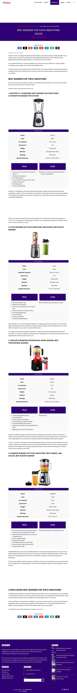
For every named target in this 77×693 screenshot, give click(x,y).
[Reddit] (41, 48)
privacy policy (27, 662)
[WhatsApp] (52, 48)
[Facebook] (19, 48)
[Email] (57, 48)
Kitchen (44, 37)
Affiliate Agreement (8, 676)
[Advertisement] (36, 13)
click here (40, 609)
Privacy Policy (6, 670)
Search (25, 677)
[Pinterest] (30, 48)
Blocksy (25, 691)
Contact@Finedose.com (33, 670)
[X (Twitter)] (25, 48)
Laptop (62, 2)
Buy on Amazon (38, 130)
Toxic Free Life (38, 2)
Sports (46, 2)
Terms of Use (6, 674)
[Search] (42, 680)
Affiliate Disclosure (7, 678)
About (68, 2)
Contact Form (30, 674)
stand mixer (12, 220)
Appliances (55, 2)
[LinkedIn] (36, 48)
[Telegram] (47, 48)
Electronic (39, 37)
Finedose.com (28, 689)
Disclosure (5, 672)
